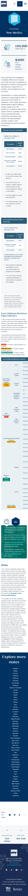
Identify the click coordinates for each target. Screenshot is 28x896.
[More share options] (24, 815)
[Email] (19, 815)
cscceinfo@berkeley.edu (14, 865)
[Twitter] (15, 815)
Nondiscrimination (20, 881)
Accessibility (11, 881)
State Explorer (8, 532)
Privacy (5, 881)
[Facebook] (10, 815)
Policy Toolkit (21, 539)
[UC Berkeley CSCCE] (14, 855)
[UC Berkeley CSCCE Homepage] (4, 4)
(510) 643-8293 (14, 863)
